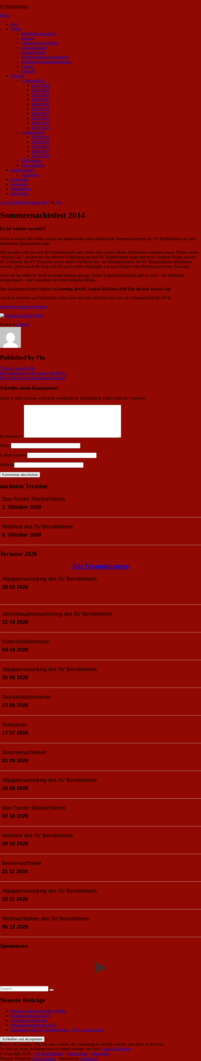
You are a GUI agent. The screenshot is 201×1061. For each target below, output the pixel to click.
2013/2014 (40, 127)
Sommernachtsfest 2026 (30, 1015)
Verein (15, 29)
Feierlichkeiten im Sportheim (45, 57)
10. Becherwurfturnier (28, 1020)
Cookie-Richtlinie (116, 1049)
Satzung (27, 38)
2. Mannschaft (32, 132)
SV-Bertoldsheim (14, 6)
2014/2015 (40, 123)
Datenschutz (20, 189)
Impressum (19, 193)
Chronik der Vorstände (39, 43)
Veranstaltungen (34, 47)
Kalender (28, 71)
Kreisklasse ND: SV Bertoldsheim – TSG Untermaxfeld (56, 1030)
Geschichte (30, 174)
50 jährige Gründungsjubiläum (46, 62)
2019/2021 (40, 99)
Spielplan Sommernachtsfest (23, 306)
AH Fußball (31, 160)
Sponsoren (19, 184)
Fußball (22, 324)
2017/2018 (40, 109)
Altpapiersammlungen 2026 (33, 1025)
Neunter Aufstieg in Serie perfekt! (38, 1011)
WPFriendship (44, 1058)
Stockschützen (22, 170)
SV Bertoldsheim (49, 1053)
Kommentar (11, 436)
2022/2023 (40, 90)
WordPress (89, 1058)
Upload (27, 66)
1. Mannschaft (32, 80)
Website (6, 465)
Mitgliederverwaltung (39, 33)
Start (14, 24)
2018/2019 (40, 104)
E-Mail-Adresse (13, 455)
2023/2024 (40, 85)
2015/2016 (40, 118)
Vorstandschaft (33, 52)
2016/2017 (40, 113)
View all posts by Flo (17, 368)
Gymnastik (19, 179)
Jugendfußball (32, 165)
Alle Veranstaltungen (100, 566)
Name (5, 445)
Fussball (17, 76)
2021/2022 (40, 95)
